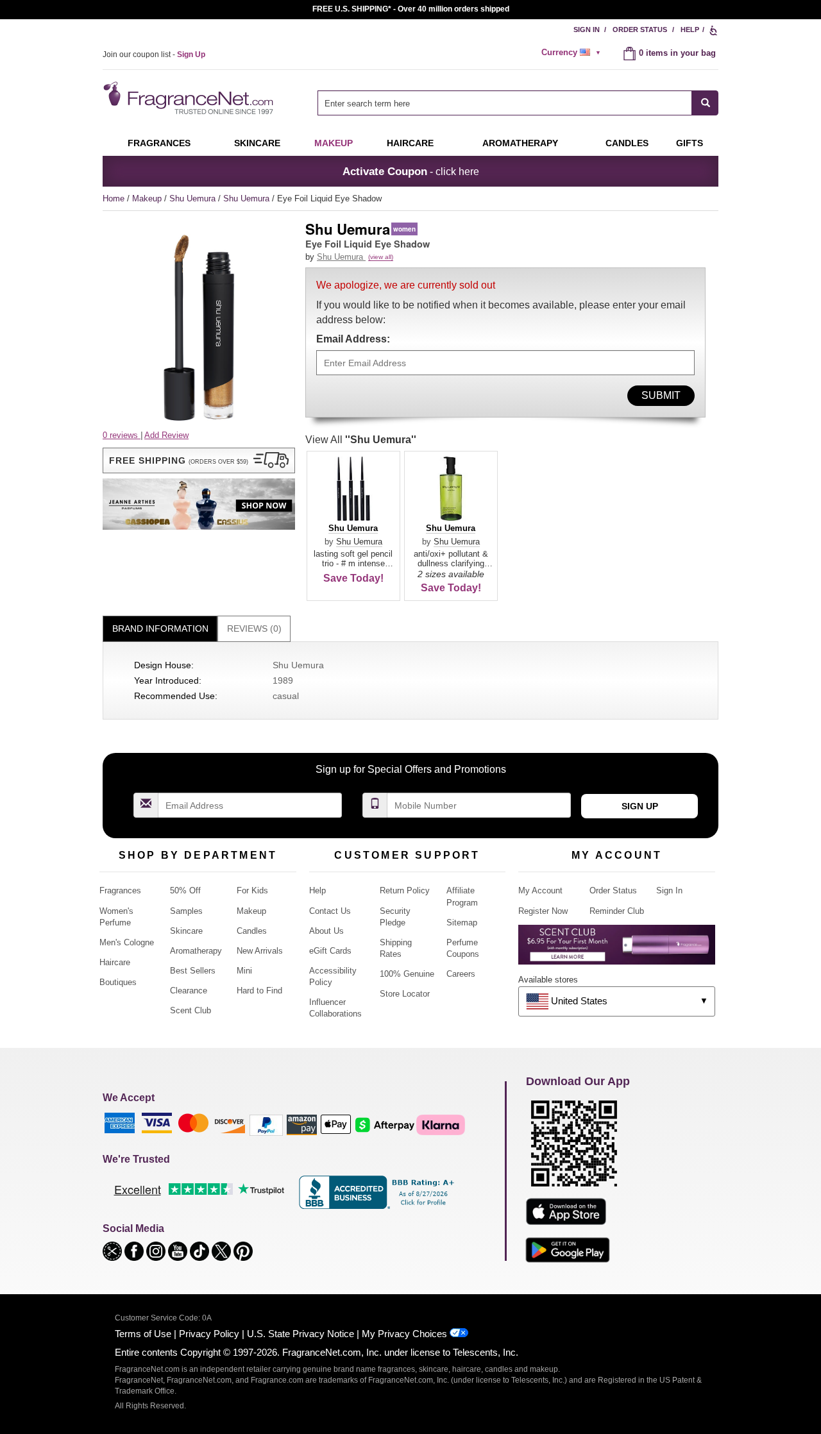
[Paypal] (266, 1124)
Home (113, 198)
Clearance (188, 990)
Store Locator (405, 994)
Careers (460, 974)
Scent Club (190, 1010)
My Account (540, 890)
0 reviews (121, 435)
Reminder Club (616, 911)
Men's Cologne (126, 942)
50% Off (185, 890)
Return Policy (405, 890)
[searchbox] (504, 102)
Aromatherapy (196, 951)
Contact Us (330, 911)
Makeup (333, 143)
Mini (244, 970)
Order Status (640, 29)
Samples (186, 911)
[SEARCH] (705, 102)
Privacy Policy (209, 1333)
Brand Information (160, 628)
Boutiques (118, 982)
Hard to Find (259, 990)
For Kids (252, 890)
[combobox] (517, 102)
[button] (199, 460)
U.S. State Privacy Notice (300, 1333)
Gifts (689, 143)
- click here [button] (411, 171)
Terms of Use (143, 1333)
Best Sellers (193, 970)
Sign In (586, 29)
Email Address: (353, 338)
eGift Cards (330, 951)
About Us (326, 931)
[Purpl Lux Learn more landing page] (616, 949)
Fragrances (159, 143)
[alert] (572, 53)
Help (690, 29)
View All (360, 439)
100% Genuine (407, 974)
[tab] (160, 629)
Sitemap (461, 922)
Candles (252, 931)
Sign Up (640, 806)
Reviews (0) (254, 628)
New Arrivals (260, 951)
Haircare (410, 143)
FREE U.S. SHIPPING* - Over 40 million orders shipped (410, 8)
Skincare (257, 143)
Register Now (543, 911)
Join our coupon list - (154, 54)
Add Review (166, 435)
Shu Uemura (193, 198)
